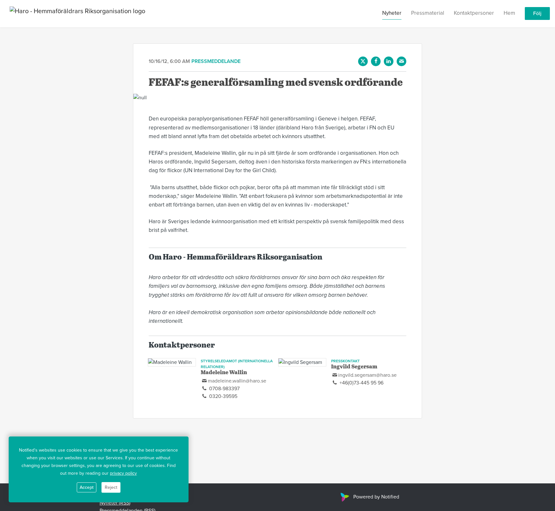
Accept (86, 487)
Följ (537, 14)
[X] (363, 61)
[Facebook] (376, 61)
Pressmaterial (427, 13)
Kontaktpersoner (474, 13)
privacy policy (123, 473)
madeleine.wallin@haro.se (237, 381)
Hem (509, 13)
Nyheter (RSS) (115, 503)
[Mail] (401, 61)
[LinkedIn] (388, 61)
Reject (111, 487)
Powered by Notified (376, 497)
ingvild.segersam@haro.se (367, 375)
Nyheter (391, 13)
